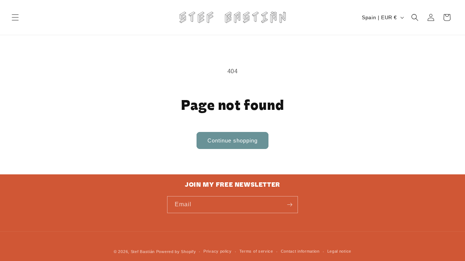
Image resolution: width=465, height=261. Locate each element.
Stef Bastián (143, 251)
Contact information (300, 251)
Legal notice (339, 251)
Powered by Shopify (176, 251)
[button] (15, 17)
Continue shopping (232, 140)
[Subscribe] (290, 204)
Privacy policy (217, 251)
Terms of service (256, 251)
